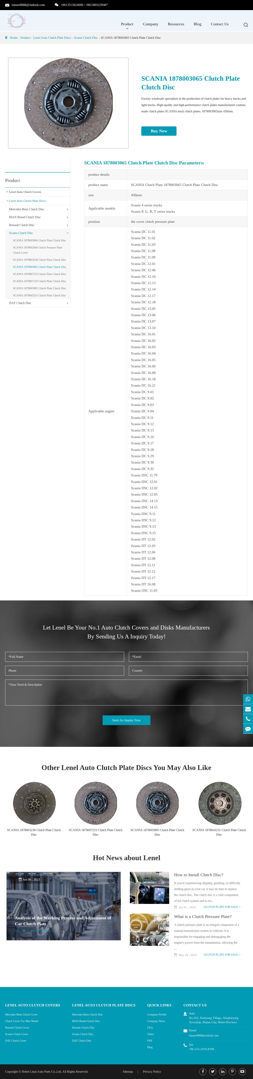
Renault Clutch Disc (21, 225)
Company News (156, 1021)
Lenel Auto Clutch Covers (25, 191)
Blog (197, 24)
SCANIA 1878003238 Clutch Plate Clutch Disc (39, 259)
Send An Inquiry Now (126, 720)
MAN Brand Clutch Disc (25, 217)
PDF (149, 1040)
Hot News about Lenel (126, 858)
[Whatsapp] (248, 699)
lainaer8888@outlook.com (28, 5)
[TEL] (248, 719)
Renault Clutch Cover (17, 1027)
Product (127, 24)
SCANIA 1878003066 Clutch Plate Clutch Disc (39, 240)
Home (14, 37)
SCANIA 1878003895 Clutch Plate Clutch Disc (39, 288)
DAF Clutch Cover (15, 1040)
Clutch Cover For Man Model (21, 1021)
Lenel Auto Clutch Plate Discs (52, 37)
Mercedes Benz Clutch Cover (21, 1014)
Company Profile (156, 1014)
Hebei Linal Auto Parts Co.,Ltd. (42, 1071)
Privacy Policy (152, 1071)
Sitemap (128, 1071)
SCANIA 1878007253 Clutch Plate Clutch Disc (39, 274)
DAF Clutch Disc (20, 303)
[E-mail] (248, 709)
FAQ (150, 1027)
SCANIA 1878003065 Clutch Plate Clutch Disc (131, 37)
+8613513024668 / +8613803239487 (84, 5)
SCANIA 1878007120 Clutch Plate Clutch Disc (39, 281)
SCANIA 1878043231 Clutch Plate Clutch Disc (39, 295)
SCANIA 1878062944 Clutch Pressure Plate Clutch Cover (37, 250)
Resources (176, 24)
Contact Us (220, 24)
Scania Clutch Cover (16, 1034)
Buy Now (159, 131)
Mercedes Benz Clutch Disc (26, 209)
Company (150, 24)
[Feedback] (248, 729)
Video (150, 1034)
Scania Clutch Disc (86, 37)
